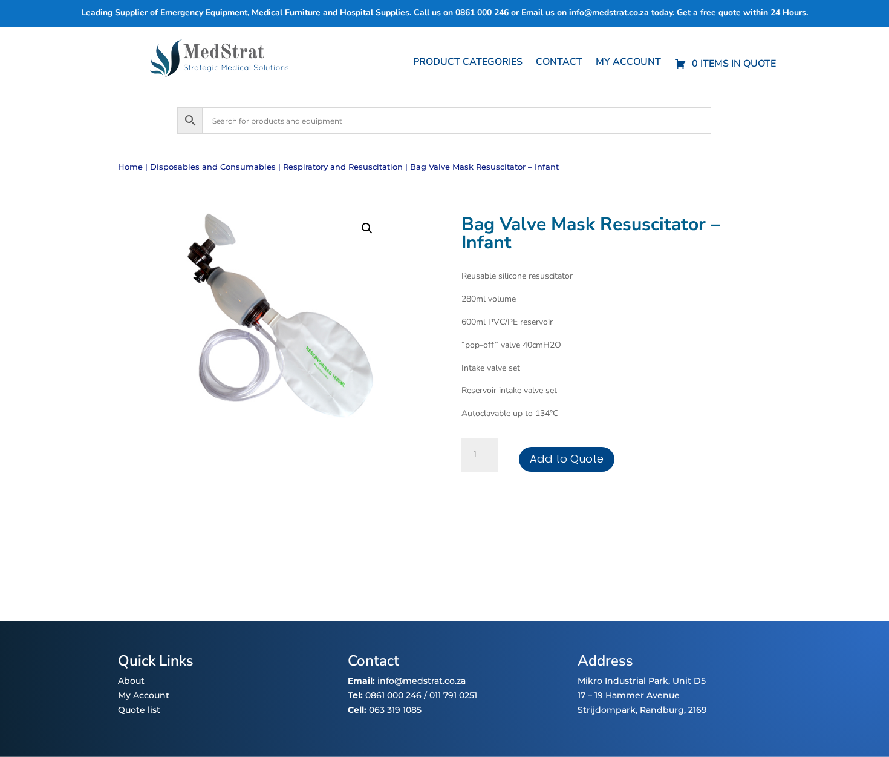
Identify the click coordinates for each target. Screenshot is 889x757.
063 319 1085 (395, 709)
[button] (367, 228)
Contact (559, 63)
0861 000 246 (392, 695)
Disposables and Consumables (213, 166)
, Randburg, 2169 (671, 709)
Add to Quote (567, 458)
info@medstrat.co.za (609, 12)
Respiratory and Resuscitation (343, 166)
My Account (143, 695)
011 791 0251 (453, 695)
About (131, 680)
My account (628, 63)
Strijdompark (607, 709)
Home (130, 166)
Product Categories (468, 63)
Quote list (139, 709)
